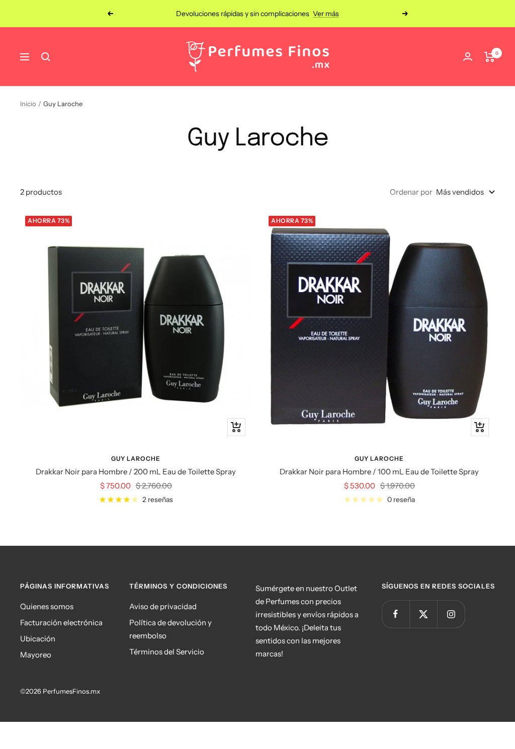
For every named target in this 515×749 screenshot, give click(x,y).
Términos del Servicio (166, 651)
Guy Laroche (135, 458)
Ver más (326, 13)
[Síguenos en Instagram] (451, 614)
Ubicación (37, 638)
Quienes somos (46, 606)
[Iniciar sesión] (467, 56)
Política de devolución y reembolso (170, 629)
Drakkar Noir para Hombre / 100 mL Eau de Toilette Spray (379, 471)
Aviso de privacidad (163, 606)
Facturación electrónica (61, 622)
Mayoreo (35, 654)
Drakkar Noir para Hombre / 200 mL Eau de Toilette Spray (136, 471)
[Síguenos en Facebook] (395, 614)
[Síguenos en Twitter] (423, 614)
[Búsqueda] (45, 56)
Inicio (28, 104)
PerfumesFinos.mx (71, 691)
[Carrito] (489, 57)
